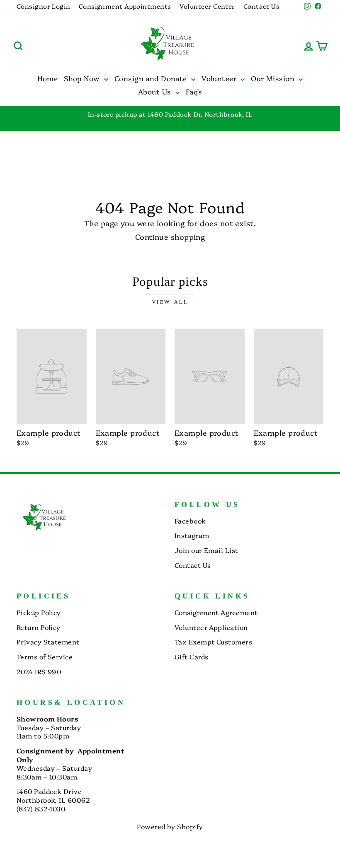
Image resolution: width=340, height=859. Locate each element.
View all (170, 301)
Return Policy (39, 627)
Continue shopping (170, 237)
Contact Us (261, 6)
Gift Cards (192, 656)
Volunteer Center (207, 6)
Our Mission (273, 78)
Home (47, 78)
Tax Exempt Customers (213, 641)
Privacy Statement (48, 641)
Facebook (190, 520)
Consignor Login (43, 6)
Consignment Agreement (216, 612)
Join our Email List (206, 550)
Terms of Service (45, 656)
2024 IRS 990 (39, 671)
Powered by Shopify (170, 826)
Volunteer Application (211, 627)
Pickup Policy (39, 612)
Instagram (192, 535)
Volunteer (220, 78)
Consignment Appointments (125, 6)
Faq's (194, 91)
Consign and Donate (151, 78)
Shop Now (83, 78)
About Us (155, 91)
